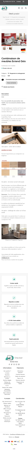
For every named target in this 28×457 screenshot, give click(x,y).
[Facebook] (9, 364)
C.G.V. (7, 385)
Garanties (7, 375)
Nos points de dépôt (7, 413)
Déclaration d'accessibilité (7, 390)
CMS (14, 449)
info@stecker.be (5, 258)
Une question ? (7, 371)
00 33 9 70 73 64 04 (21, 414)
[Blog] (19, 364)
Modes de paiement (20, 376)
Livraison (7, 373)
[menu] (18, 7)
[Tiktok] (11, 364)
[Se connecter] (22, 8)
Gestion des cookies (7, 387)
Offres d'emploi (7, 409)
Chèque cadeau (7, 403)
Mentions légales (7, 380)
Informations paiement (20, 371)
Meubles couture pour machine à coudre (15, 19)
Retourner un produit (7, 377)
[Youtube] (16, 364)
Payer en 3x (20, 378)
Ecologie (7, 411)
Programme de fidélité (20, 382)
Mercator (17, 437)
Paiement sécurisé (20, 380)
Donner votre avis (7, 68)
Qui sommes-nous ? (7, 401)
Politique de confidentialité (7, 382)
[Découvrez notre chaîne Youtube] (24, 1)
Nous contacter (11, 83)
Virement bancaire (20, 374)
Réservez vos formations (7, 406)
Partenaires (7, 416)
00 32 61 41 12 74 (10, 1)
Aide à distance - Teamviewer (7, 393)
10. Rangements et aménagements (17, 17)
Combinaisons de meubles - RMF (14, 21)
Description (5, 94)
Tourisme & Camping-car (7, 420)
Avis (2, 97)
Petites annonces (7, 418)
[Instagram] (14, 364)
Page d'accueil (6, 17)
